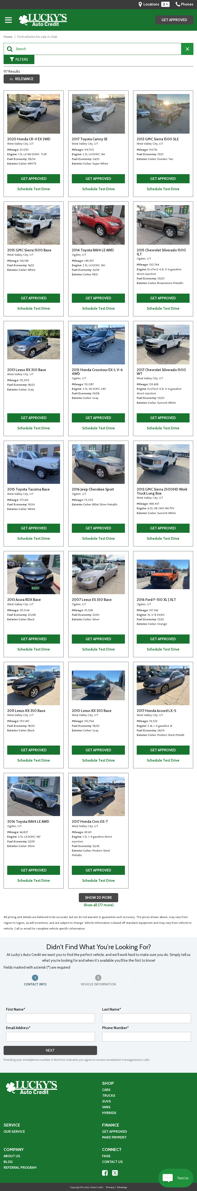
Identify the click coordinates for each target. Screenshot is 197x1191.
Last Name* (111, 1009)
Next (50, 1050)
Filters (22, 59)
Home (8, 37)
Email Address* (18, 1028)
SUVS (106, 1101)
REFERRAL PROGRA (19, 1167)
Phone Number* (115, 1028)
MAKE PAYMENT (114, 1137)
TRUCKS (108, 1095)
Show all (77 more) (99, 905)
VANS (106, 1107)
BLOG (8, 1162)
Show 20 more (98, 897)
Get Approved (174, 20)
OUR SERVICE (14, 1131)
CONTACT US (112, 1162)
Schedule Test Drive (33, 189)
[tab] (35, 980)
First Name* (15, 1009)
